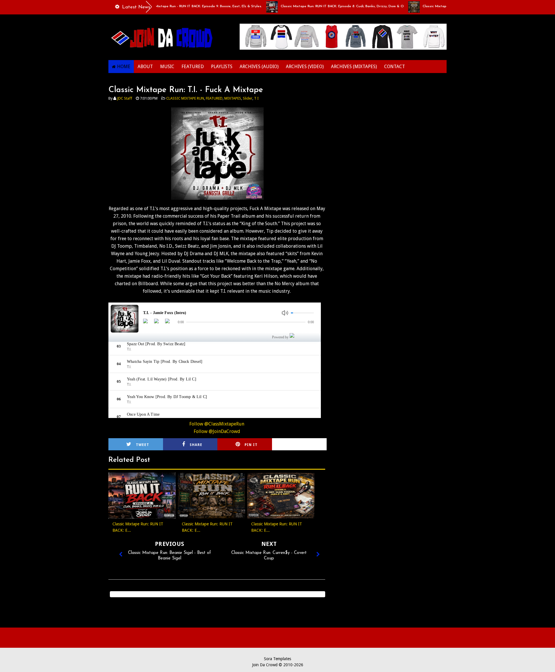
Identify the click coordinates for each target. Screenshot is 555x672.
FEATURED (193, 66)
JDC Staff (124, 98)
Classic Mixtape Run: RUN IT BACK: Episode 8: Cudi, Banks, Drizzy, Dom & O (324, 6)
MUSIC (167, 66)
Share (196, 445)
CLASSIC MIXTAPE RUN (185, 98)
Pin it (251, 445)
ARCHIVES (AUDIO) (259, 66)
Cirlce (307, 445)
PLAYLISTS (221, 66)
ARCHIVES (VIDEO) (305, 66)
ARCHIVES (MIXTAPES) (354, 66)
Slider (247, 98)
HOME (123, 66)
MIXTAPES (232, 98)
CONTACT (394, 66)
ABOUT (145, 66)
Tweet (142, 445)
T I (256, 98)
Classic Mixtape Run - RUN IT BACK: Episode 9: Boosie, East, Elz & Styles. (184, 6)
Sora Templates (277, 658)
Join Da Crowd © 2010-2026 (277, 664)
